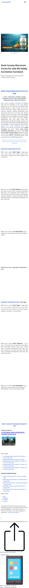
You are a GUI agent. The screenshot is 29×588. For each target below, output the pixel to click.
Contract (5, 501)
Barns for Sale (12, 98)
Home (8, 140)
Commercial (17, 140)
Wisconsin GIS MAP (10, 137)
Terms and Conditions (13, 512)
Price (7, 126)
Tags (4, 496)
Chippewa (17, 126)
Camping (21, 141)
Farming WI (6, 2)
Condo (13, 140)
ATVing (25, 141)
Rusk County (4, 103)
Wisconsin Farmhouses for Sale (10, 149)
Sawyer (3, 126)
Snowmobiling (14, 143)
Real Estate (4, 140)
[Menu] (25, 2)
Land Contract (11, 141)
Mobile (3, 141)
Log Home (24, 140)
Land (10, 140)
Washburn (3, 127)
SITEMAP (5, 499)
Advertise (5, 498)
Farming (7, 141)
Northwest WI (19, 103)
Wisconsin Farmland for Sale (10, 302)
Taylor (11, 126)
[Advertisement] (14, 18)
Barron (23, 126)
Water (21, 140)
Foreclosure (17, 141)
